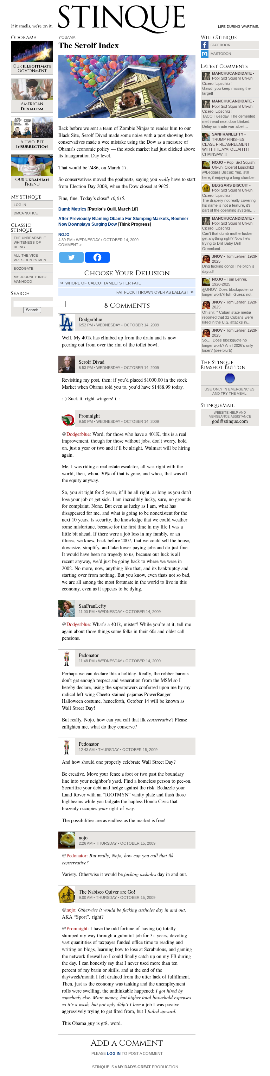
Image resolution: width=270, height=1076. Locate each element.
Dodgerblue (78, 434)
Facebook (220, 45)
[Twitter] (71, 257)
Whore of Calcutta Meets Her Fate (103, 283)
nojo (64, 234)
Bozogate (23, 268)
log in (114, 1053)
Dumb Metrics (72, 209)
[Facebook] (97, 257)
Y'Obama (66, 37)
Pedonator (76, 855)
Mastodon (221, 54)
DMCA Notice (26, 213)
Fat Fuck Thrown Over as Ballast (152, 292)
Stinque (64, 6)
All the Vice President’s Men (30, 258)
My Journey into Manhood (30, 279)
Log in (20, 205)
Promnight (77, 928)
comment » (70, 245)
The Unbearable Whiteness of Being (30, 242)
